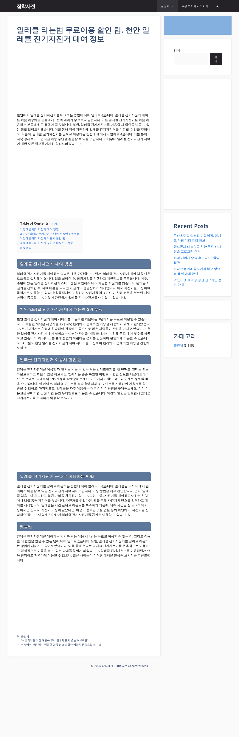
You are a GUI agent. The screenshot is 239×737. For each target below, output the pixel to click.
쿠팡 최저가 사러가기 (194, 6)
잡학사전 (26, 6)
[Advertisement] (84, 80)
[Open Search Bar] (217, 6)
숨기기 (56, 223)
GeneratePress (138, 666)
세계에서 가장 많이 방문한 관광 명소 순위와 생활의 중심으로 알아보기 (62, 644)
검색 (177, 50)
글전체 (165, 6)
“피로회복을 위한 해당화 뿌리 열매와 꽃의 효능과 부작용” (54, 640)
